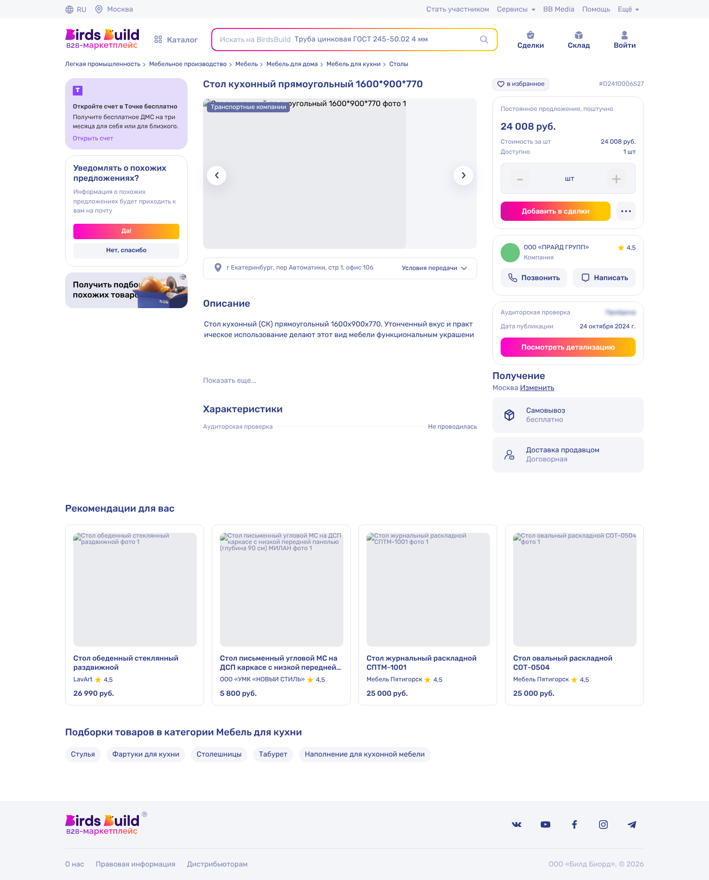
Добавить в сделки (556, 211)
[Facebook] (574, 824)
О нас (74, 864)
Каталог (182, 39)
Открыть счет (93, 138)
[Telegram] (632, 824)
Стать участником (457, 9)
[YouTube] (545, 824)
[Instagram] (603, 824)
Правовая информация (136, 864)
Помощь (596, 9)
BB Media (558, 9)
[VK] (516, 824)
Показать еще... (230, 380)
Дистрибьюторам (217, 864)
